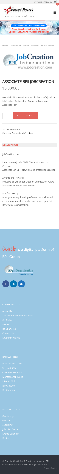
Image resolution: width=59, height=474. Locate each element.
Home (5, 45)
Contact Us (8, 333)
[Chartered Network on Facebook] (5, 283)
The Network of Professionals (17, 315)
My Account (39, 2)
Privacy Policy (50, 468)
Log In (49, 2)
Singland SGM (9, 367)
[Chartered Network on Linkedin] (13, 283)
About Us (7, 311)
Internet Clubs (9, 381)
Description (10, 144)
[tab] (29, 145)
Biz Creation (8, 390)
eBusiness (7, 420)
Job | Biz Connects (12, 429)
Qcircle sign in (9, 415)
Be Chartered (9, 328)
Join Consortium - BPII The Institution (28, 26)
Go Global (7, 319)
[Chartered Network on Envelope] (21, 283)
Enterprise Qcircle (11, 337)
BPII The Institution (12, 363)
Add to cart (25, 115)
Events (5, 324)
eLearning (7, 424)
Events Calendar (10, 433)
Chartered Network (12, 372)
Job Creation (8, 385)
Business (6, 438)
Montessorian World (12, 376)
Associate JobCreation (19, 45)
